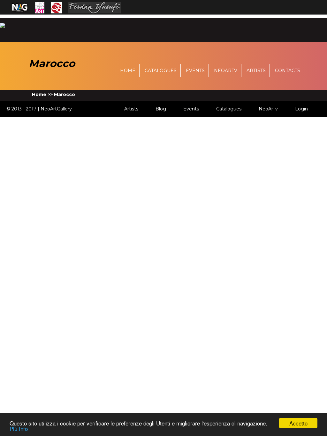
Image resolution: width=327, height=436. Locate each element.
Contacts (287, 70)
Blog (161, 109)
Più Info (19, 428)
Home (127, 70)
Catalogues (161, 70)
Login (301, 109)
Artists (256, 70)
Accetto (298, 423)
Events (195, 70)
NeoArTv (225, 70)
